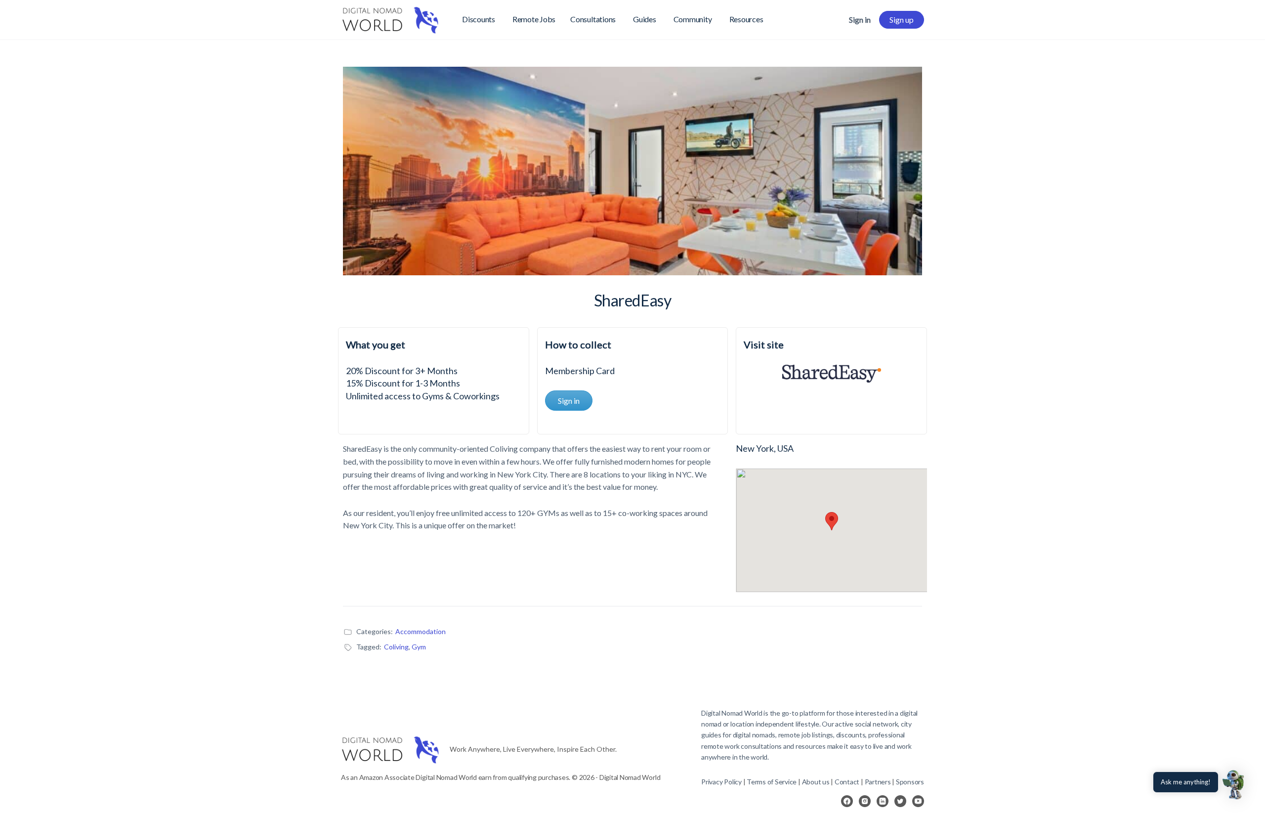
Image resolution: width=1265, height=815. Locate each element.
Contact (847, 781)
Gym (419, 647)
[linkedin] (882, 801)
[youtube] (918, 801)
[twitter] (900, 801)
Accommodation (420, 631)
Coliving (396, 647)
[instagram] (865, 801)
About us (816, 781)
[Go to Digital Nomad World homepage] (390, 18)
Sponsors (910, 781)
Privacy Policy (721, 781)
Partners (878, 781)
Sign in (860, 19)
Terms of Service (772, 781)
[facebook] (847, 801)
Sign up (901, 19)
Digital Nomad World (731, 713)
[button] (1234, 784)
